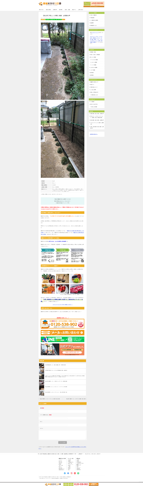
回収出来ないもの (94, 94)
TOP (57, 453)
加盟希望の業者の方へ (94, 134)
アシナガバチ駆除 (94, 59)
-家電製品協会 (78, 468)
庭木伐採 (92, 72)
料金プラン (74, 9)
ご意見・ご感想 (67, 9)
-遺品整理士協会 (79, 469)
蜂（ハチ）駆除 (93, 57)
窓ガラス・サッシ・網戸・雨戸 (96, 40)
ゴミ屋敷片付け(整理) (94, 20)
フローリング (92, 36)
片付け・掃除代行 (93, 15)
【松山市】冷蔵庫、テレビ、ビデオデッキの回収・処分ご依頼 (75, 398)
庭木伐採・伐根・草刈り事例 (57, 19)
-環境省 (77, 466)
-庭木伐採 (69, 467)
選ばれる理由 (48, 9)
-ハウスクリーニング (70, 464)
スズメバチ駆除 (94, 62)
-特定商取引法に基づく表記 (80, 463)
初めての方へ (41, 9)
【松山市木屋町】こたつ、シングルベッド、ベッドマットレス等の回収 (56, 386)
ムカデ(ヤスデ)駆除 (93, 67)
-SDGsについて (78, 467)
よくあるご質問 (93, 89)
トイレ (98, 39)
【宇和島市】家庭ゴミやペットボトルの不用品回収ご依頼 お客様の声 (56, 370)
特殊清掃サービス (93, 25)
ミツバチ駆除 (93, 64)
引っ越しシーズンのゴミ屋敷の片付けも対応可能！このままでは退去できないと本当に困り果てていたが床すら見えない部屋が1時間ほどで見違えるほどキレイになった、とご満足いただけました (65, 376)
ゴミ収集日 (92, 101)
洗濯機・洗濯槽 (92, 42)
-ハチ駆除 (69, 466)
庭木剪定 (92, 75)
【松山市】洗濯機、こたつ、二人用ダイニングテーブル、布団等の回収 (56, 381)
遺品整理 (92, 22)
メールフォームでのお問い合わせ (94, 6)
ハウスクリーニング (95, 32)
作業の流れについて (93, 87)
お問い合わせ (80, 9)
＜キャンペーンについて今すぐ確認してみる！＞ (63, 304)
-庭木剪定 (69, 468)
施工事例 (60, 9)
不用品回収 (92, 17)
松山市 (64, 19)
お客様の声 (55, 9)
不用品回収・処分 (48, 19)
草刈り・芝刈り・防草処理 (95, 54)
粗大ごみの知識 (94, 106)
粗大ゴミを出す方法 (93, 104)
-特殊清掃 (69, 465)
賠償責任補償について (61, 468)
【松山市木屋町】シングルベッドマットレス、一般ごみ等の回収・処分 (56, 392)
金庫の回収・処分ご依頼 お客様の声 (97, 113)
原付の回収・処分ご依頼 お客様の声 (97, 120)
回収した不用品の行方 (94, 92)
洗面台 (95, 39)
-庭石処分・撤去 (70, 463)
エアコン (97, 36)
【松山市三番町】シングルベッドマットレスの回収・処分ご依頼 (50, 398)
